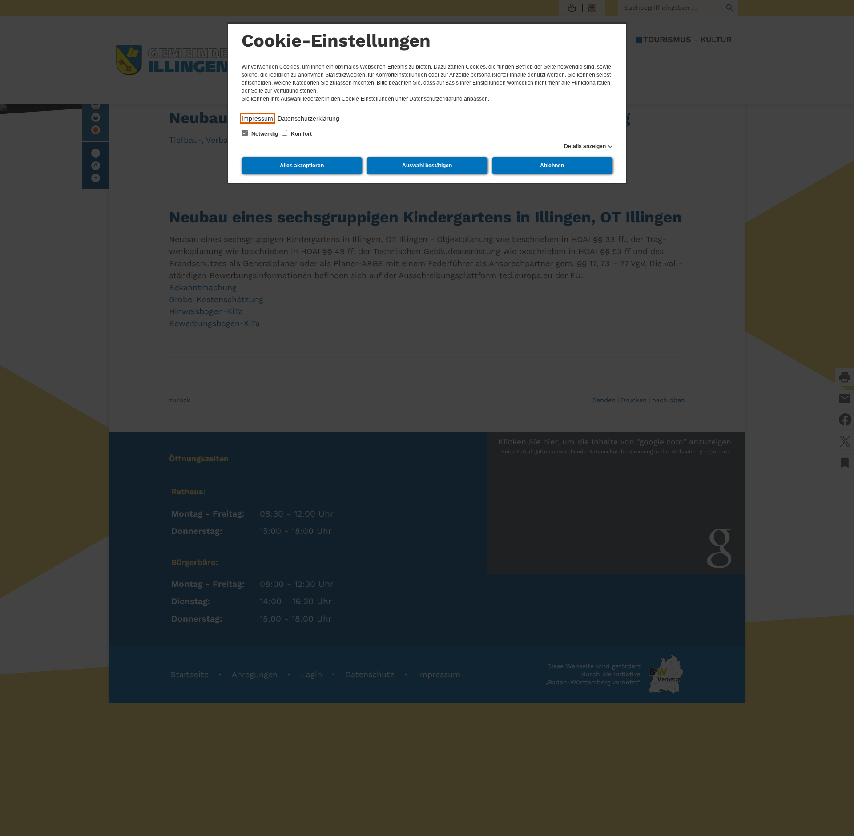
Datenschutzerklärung (308, 118)
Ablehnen (552, 165)
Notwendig (264, 134)
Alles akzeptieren (302, 165)
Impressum (257, 118)
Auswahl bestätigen (427, 165)
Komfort (301, 134)
